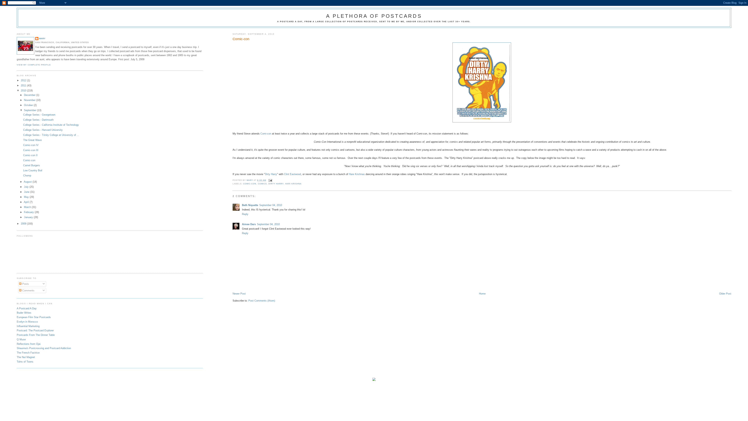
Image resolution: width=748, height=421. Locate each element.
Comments (27, 290)
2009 (24, 223)
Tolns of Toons (25, 361)
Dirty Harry (271, 174)
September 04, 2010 (270, 205)
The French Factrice (28, 352)
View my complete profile (34, 65)
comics (262, 184)
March (28, 207)
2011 (24, 85)
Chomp (27, 175)
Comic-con (249, 184)
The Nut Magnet (26, 357)
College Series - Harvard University (43, 129)
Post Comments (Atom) (261, 300)
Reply (245, 214)
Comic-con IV (31, 145)
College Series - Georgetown (39, 114)
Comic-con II (30, 155)
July (26, 186)
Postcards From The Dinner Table (36, 334)
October (29, 105)
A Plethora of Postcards (374, 16)
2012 (24, 80)
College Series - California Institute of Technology (51, 124)
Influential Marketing (28, 326)
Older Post (725, 293)
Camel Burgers (31, 165)
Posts (25, 283)
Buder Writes (24, 312)
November (30, 100)
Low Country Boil (32, 170)
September (30, 110)
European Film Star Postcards (34, 317)
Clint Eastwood (292, 174)
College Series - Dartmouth (38, 119)
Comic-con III (30, 150)
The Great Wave (32, 140)
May (27, 196)
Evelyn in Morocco (27, 321)
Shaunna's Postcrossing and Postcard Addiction (44, 348)
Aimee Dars (249, 224)
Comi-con (265, 133)
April (27, 202)
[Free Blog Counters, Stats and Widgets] (374, 380)
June (27, 191)
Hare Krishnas (357, 174)
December (30, 95)
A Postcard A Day (27, 308)
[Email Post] (270, 180)
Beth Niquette (250, 205)
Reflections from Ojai (29, 343)
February (29, 212)
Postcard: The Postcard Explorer (35, 330)
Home (482, 293)
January (29, 217)
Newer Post (239, 293)
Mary (42, 38)
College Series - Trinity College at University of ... (51, 135)
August (28, 181)
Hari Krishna (293, 184)
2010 (24, 90)
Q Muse (21, 339)
